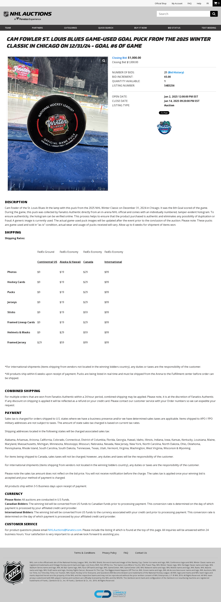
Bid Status (174, 27)
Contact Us (141, 552)
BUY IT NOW (140, 27)
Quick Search (105, 27)
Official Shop (160, 3)
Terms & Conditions (84, 552)
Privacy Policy (109, 552)
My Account (177, 3)
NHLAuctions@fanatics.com (64, 530)
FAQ (190, 3)
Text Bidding (209, 27)
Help (199, 3)
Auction (169, 105)
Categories (70, 27)
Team (8, 27)
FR (208, 3)
